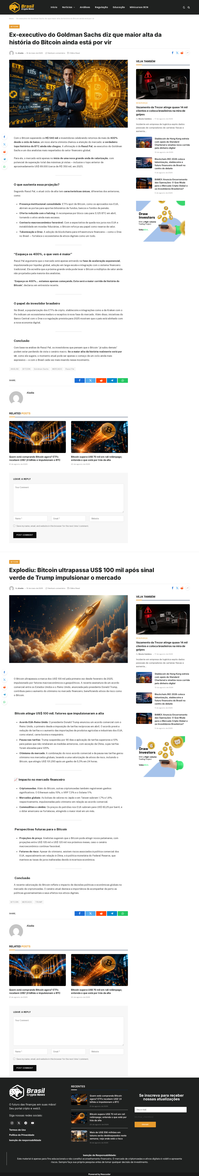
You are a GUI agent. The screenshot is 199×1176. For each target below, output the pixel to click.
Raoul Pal (70, 369)
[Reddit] (4, 152)
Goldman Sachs (41, 369)
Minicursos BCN (139, 7)
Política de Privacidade (21, 1135)
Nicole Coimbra (145, 119)
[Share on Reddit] (182, 52)
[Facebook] (4, 137)
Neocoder (106, 1174)
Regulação (101, 7)
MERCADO (57, 369)
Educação (119, 7)
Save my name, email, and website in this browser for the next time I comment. (52, 526)
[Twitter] (4, 144)
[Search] (188, 7)
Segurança (142, 103)
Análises (85, 7)
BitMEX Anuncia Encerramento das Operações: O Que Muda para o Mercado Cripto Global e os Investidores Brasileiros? (171, 184)
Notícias (67, 7)
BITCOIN (26, 369)
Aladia (20, 53)
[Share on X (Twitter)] (177, 52)
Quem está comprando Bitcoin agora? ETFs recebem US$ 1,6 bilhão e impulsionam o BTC (34, 458)
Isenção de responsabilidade (25, 1140)
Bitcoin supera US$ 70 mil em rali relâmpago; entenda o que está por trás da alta (96, 458)
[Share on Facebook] (172, 52)
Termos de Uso (17, 1129)
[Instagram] (12, 1123)
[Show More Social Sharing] (187, 52)
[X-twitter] (19, 1123)
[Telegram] (4, 159)
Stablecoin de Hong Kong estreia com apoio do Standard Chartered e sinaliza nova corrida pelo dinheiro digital (172, 143)
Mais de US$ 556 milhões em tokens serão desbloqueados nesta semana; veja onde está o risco (108, 1135)
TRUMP (38, 902)
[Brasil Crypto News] (21, 7)
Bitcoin (14, 27)
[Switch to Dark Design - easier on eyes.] (184, 7)
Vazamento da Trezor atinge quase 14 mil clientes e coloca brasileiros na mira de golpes (162, 111)
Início (54, 7)
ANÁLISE (15, 369)
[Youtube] (32, 1123)
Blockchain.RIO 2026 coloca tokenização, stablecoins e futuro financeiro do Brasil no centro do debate (170, 164)
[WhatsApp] (4, 166)
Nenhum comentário (56, 53)
